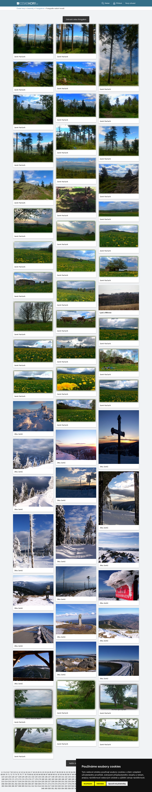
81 (32, 774)
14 (24, 772)
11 (17, 772)
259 (6, 784)
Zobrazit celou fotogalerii (76, 19)
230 (59, 781)
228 (52, 781)
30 (62, 772)
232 (66, 781)
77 (23, 774)
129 (22, 777)
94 (63, 774)
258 (2, 784)
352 (56, 788)
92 (59, 774)
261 (12, 784)
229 (56, 781)
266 (29, 784)
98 (73, 774)
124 (6, 777)
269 (39, 784)
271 (46, 784)
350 (49, 788)
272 (49, 784)
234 (72, 781)
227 (49, 781)
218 (19, 781)
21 (41, 772)
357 (72, 788)
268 (36, 784)
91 (56, 774)
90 (54, 774)
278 (69, 784)
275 (59, 784)
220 (26, 781)
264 (22, 784)
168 (3, 779)
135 (42, 777)
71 (9, 774)
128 (19, 777)
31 (65, 772)
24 (48, 772)
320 (59, 786)
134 (39, 777)
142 (66, 777)
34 (72, 772)
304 (6, 786)
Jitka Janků (18, 434)
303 (3, 786)
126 (12, 777)
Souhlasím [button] (88, 784)
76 (21, 774)
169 (6, 779)
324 (72, 786)
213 (2, 781)
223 (36, 781)
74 (16, 774)
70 (6, 774)
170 (9, 779)
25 (50, 772)
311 (29, 786)
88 (49, 774)
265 (26, 784)
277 (66, 784)
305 (9, 786)
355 (66, 788)
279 (72, 784)
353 (59, 788)
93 (61, 774)
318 (52, 786)
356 (69, 788)
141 (62, 777)
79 (28, 774)
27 (55, 772)
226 (46, 781)
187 (66, 779)
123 (2, 777)
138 (52, 777)
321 (62, 786)
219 (22, 781)
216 (12, 781)
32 (67, 772)
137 (49, 777)
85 (42, 774)
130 (26, 777)
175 (26, 779)
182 (49, 779)
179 (39, 779)
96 (68, 774)
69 (4, 774)
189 (72, 779)
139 (56, 777)
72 (11, 774)
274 (56, 784)
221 (29, 781)
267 (32, 784)
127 (16, 777)
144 (72, 777)
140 (59, 777)
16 (29, 772)
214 (6, 781)
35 (74, 772)
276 (62, 784)
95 (66, 774)
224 (39, 781)
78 (25, 774)
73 (13, 774)
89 (51, 774)
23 (46, 772)
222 (32, 781)
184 (56, 779)
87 (47, 774)
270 (42, 784)
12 (19, 772)
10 (15, 772)
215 (9, 781)
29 (60, 772)
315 (42, 786)
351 (52, 788)
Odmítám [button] (100, 784)
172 (16, 779)
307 (16, 786)
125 (9, 777)
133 (36, 777)
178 (36, 779)
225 (42, 781)
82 (35, 774)
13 (22, 772)
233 (69, 781)
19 (36, 772)
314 (39, 786)
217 (16, 781)
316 (46, 786)
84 (40, 774)
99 (75, 774)
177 (32, 779)
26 (53, 772)
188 (69, 779)
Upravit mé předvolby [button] (117, 784)
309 (22, 786)
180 (42, 779)
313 (36, 786)
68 (2, 774)
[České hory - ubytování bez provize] (27, 3)
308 (19, 786)
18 (34, 772)
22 (43, 772)
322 (66, 786)
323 (69, 786)
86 (44, 774)
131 (29, 777)
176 (29, 779)
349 (46, 788)
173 (19, 779)
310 (26, 786)
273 (52, 784)
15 (27, 772)
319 (56, 786)
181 (46, 779)
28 (57, 772)
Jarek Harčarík (19, 57)
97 (70, 774)
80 (30, 774)
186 (62, 779)
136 (46, 777)
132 (32, 777)
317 (49, 786)
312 (32, 786)
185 (59, 779)
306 (13, 786)
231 (62, 781)
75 (18, 774)
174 (22, 779)
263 (19, 784)
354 (62, 788)
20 (38, 772)
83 (37, 774)
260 (9, 784)
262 (16, 784)
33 (69, 772)
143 (69, 777)
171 (13, 779)
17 (31, 772)
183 (52, 779)
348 (42, 788)
